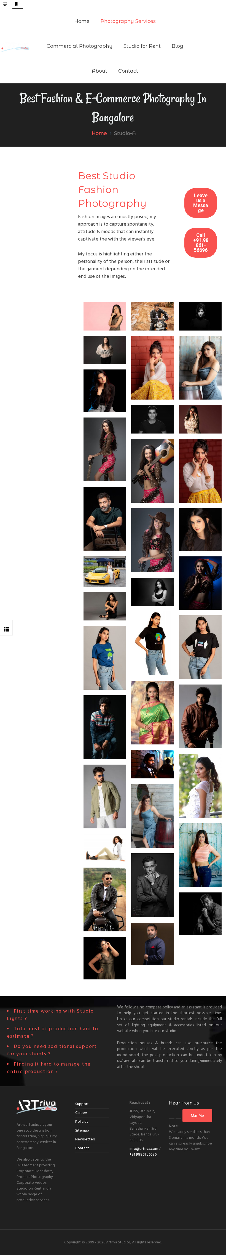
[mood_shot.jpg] (200, 419)
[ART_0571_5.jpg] (200, 786)
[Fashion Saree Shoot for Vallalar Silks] (152, 712)
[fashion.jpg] (105, 796)
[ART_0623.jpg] (200, 583)
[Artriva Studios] (15, 46)
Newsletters (85, 1139)
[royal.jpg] (152, 944)
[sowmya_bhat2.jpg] (200, 471)
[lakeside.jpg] (105, 899)
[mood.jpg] (200, 913)
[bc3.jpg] (105, 658)
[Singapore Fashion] (105, 571)
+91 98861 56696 (143, 1154)
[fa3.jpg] (152, 816)
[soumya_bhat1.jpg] (152, 368)
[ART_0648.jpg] (152, 471)
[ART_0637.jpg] (105, 449)
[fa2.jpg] (200, 368)
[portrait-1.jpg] (152, 419)
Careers (81, 1113)
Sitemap (82, 1130)
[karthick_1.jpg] (200, 716)
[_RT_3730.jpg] (105, 848)
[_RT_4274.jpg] (105, 958)
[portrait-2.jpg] (200, 316)
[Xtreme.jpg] (152, 764)
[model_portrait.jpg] (152, 592)
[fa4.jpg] (200, 855)
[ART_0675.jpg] (152, 540)
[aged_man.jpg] (105, 519)
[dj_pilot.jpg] (105, 350)
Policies (81, 1121)
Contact (82, 1148)
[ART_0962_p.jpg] (105, 606)
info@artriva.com (144, 1148)
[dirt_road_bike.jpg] (152, 316)
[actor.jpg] (152, 885)
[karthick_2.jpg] (105, 727)
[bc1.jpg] (152, 643)
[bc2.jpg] (200, 647)
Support (82, 1104)
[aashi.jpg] (105, 316)
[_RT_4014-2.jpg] (200, 529)
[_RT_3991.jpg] (105, 390)
